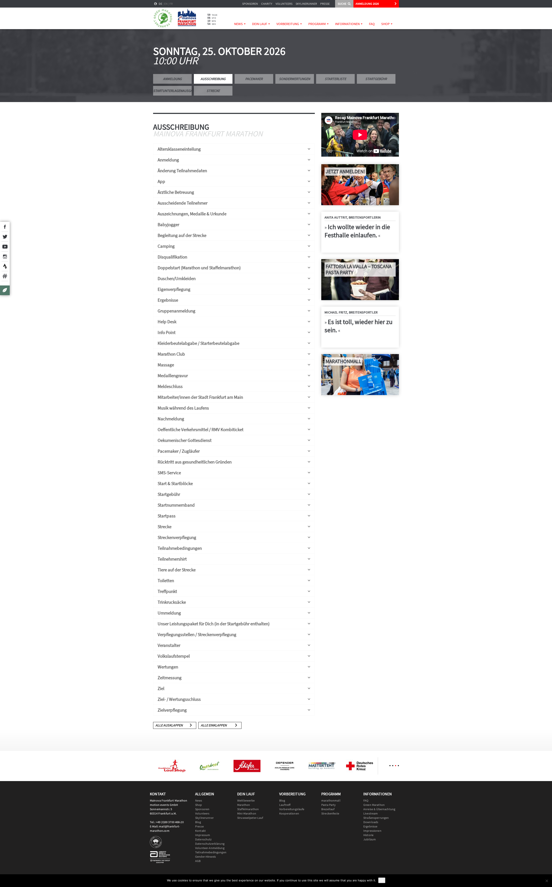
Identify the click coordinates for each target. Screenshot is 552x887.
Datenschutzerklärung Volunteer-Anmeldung (209, 846)
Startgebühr (376, 79)
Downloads (370, 822)
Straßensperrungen (376, 818)
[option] (172, 766)
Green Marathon (374, 805)
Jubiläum (369, 839)
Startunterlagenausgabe (172, 90)
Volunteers (284, 4)
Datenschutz (203, 839)
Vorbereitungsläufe (291, 809)
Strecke (213, 90)
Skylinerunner (306, 4)
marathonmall (330, 800)
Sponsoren (250, 4)
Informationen (347, 24)
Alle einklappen (214, 725)
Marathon (243, 805)
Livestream (370, 813)
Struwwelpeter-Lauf (250, 818)
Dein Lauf (260, 24)
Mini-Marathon (246, 813)
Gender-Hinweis (205, 857)
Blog (198, 822)
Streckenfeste (330, 813)
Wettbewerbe (246, 800)
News (238, 24)
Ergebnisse (370, 826)
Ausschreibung (213, 79)
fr (171, 4)
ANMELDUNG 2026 (367, 4)
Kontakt (200, 831)
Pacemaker (254, 79)
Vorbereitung (288, 24)
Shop (385, 24)
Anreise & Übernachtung (379, 809)
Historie (368, 835)
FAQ (372, 24)
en (166, 4)
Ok (382, 880)
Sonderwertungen (294, 79)
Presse (325, 4)
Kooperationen (289, 813)
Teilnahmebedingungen (210, 852)
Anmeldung (172, 79)
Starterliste (335, 79)
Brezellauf (327, 809)
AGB (198, 861)
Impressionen (372, 831)
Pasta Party (328, 805)
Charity (266, 4)
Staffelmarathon (248, 809)
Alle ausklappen (169, 725)
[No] (546, 881)
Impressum (202, 835)
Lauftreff (284, 805)
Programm (317, 24)
